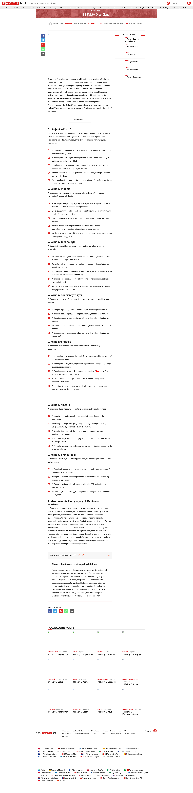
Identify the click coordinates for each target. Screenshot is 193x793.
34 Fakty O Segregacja (58, 654)
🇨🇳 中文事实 (61, 781)
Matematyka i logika (138, 8)
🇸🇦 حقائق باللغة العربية (116, 773)
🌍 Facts (41, 770)
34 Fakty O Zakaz (55, 682)
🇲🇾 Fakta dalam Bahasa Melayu (124, 775)
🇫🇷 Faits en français (76, 770)
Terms (104, 734)
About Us (65, 731)
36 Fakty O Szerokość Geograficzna (133, 40)
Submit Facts (130, 734)
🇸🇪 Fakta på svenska (62, 773)
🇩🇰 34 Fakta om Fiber (45, 749)
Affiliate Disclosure (82, 734)
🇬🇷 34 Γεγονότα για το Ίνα (88, 749)
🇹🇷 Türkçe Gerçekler (45, 781)
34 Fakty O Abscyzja (131, 654)
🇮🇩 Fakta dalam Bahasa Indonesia (63, 775)
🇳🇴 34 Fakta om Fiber (69, 754)
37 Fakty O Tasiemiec (133, 77)
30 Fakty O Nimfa (131, 47)
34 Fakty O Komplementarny (130, 713)
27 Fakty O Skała (131, 54)
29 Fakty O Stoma (131, 69)
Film (148, 8)
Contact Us (123, 731)
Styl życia (125, 8)
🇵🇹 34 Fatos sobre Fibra (110, 754)
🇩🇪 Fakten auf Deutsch (57, 770)
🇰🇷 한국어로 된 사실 (102, 775)
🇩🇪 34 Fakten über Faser (66, 749)
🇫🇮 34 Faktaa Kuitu (132, 749)
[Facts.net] (14, 3)
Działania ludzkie (114, 8)
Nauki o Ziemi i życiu (51, 8)
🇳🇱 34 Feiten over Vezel (89, 754)
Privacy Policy (116, 734)
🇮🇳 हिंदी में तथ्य (42, 775)
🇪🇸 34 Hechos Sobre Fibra (112, 749)
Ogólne (95, 8)
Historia (103, 8)
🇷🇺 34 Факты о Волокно (47, 757)
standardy (73, 583)
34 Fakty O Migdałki (107, 682)
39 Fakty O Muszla (131, 62)
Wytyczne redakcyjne (135, 23)
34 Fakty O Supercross (83, 654)
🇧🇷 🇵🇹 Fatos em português (133, 770)
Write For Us (66, 734)
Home (93, 10)
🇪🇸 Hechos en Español (95, 770)
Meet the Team (93, 731)
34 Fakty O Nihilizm (106, 654)
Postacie (26, 8)
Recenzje (177, 8)
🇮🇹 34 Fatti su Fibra (106, 751)
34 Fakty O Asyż (105, 712)
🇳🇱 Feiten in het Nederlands (48, 778)
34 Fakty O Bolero (130, 684)
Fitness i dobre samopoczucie (80, 8)
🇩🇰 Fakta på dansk (44, 773)
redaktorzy (66, 586)
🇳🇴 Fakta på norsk (80, 773)
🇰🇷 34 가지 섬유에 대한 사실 (127, 751)
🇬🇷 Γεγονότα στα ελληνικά (138, 773)
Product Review (109, 731)
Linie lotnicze (7, 8)
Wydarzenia (64, 8)
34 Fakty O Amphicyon (58, 712)
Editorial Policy (78, 731)
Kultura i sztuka (36, 8)
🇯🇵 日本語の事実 (85, 775)
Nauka (185, 8)
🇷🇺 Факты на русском (88, 778)
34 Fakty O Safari (80, 712)
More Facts (66, 736)
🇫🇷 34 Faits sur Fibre (45, 751)
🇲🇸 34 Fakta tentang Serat (47, 754)
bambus (99, 371)
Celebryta (17, 8)
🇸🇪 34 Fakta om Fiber (68, 757)
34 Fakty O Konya (80, 682)
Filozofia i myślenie (165, 8)
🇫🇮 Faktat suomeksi (98, 773)
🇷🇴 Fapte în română (69, 778)
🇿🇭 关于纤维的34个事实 (111, 757)
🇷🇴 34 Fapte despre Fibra (133, 754)
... (189, 8)
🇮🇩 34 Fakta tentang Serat (85, 751)
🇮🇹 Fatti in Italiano (113, 770)
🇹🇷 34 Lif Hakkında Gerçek (89, 757)
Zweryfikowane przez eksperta (113, 23)
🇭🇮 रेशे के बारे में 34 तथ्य (64, 751)
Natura (154, 8)
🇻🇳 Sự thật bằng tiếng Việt (133, 778)
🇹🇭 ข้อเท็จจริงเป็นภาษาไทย (110, 778)
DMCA (95, 734)
